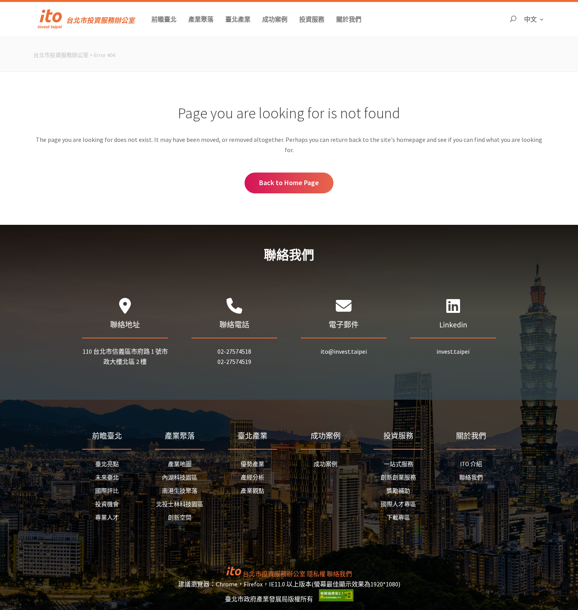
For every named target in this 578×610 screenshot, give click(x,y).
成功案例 (325, 464)
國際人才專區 (398, 504)
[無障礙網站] (336, 599)
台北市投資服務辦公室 (60, 55)
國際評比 (107, 490)
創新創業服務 (398, 477)
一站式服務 (398, 464)
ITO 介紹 (471, 464)
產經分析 (252, 477)
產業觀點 (252, 490)
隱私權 (316, 574)
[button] (163, 19)
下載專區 (398, 517)
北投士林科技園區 (179, 504)
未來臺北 (107, 477)
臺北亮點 (107, 464)
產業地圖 (179, 464)
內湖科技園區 (179, 477)
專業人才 (107, 517)
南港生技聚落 (179, 490)
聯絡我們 (471, 477)
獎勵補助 (398, 490)
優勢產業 (252, 464)
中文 (534, 19)
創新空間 (179, 517)
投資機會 (107, 504)
